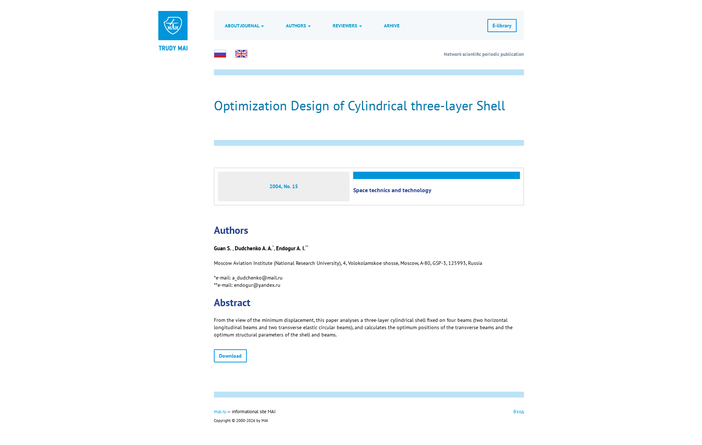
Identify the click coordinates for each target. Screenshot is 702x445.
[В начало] (173, 47)
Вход (518, 411)
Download (230, 356)
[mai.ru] (173, 25)
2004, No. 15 (283, 186)
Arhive (392, 25)
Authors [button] (296, 25)
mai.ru (220, 411)
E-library (502, 25)
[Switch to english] (241, 54)
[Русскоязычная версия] (220, 54)
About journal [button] (242, 25)
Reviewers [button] (345, 25)
